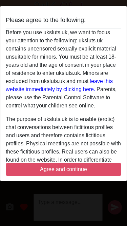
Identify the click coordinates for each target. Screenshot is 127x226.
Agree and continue (63, 169)
